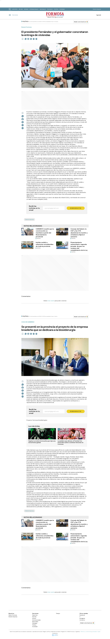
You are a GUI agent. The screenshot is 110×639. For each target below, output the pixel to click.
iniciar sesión (50, 301)
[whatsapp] (25, 39)
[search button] (10, 9)
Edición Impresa (97, 9)
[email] (34, 39)
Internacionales (34, 9)
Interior (26, 9)
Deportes (15, 9)
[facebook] (28, 39)
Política (56, 9)
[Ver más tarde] (22, 39)
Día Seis (21, 9)
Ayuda (99, 631)
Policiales (50, 9)
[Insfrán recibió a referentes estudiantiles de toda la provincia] (27, 245)
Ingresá (98, 15)
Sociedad (62, 9)
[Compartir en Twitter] (31, 39)
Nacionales (43, 9)
